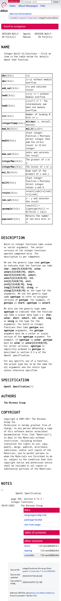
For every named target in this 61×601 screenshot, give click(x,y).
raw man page (32, 524)
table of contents (35, 532)
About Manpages (28, 5)
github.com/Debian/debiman (42, 593)
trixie (27, 545)
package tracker (33, 519)
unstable (14, 18)
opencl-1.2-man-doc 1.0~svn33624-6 (38, 571)
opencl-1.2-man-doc (28, 18)
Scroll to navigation (15, 26)
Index (13, 5)
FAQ (43, 5)
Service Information (21, 13)
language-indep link (35, 515)
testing (28, 550)
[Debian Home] (4, 6)
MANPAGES (14, 1)
